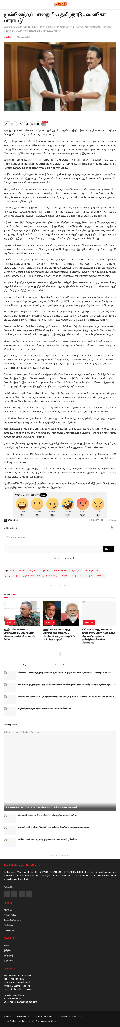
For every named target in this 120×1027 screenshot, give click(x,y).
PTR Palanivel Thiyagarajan (67, 570)
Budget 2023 (44, 570)
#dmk (13, 570)
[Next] (62, 654)
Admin (9, 37)
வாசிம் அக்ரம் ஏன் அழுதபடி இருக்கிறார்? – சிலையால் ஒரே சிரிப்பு (48, 839)
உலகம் (7, 945)
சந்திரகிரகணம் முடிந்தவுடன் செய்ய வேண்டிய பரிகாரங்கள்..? (45, 708)
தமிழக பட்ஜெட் (12, 575)
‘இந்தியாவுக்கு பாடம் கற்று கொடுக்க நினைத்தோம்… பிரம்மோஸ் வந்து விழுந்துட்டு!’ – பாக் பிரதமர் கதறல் (59, 634)
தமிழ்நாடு (8, 955)
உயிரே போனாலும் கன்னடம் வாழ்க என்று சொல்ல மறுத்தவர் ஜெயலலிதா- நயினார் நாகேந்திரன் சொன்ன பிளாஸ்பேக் (98, 636)
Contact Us (9, 930)
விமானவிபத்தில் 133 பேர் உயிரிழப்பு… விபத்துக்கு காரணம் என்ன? (47, 815)
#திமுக (32, 570)
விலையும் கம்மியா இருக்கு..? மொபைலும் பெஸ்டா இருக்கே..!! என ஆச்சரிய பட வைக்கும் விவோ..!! (65, 672)
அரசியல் (11, 622)
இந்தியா (8, 950)
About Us (8, 910)
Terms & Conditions (13, 920)
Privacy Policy (10, 915)
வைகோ (100, 575)
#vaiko (22, 570)
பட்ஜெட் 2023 (77, 575)
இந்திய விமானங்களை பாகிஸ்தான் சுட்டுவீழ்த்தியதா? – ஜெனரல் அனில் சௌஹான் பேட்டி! (20, 634)
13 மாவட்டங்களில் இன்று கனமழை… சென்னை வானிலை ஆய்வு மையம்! (41, 807)
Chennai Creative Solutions (47, 1021)
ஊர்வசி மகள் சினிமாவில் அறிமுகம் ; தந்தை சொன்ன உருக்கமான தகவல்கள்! (53, 827)
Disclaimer (8, 925)
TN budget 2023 (91, 570)
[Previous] (57, 654)
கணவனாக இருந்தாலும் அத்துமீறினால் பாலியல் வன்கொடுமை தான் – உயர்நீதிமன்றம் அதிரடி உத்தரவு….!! (66, 684)
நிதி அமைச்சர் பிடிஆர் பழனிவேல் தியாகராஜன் (45, 575)
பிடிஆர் (90, 575)
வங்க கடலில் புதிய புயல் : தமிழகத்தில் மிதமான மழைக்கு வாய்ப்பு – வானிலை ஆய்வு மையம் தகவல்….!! (66, 696)
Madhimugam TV (17, 1021)
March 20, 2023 (23, 37)
